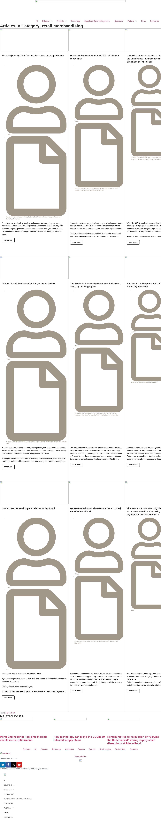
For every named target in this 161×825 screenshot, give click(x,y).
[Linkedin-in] (2, 764)
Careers (92, 749)
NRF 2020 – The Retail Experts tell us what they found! (28, 508)
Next (13, 713)
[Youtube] (19, 764)
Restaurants (16, 219)
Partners (130, 21)
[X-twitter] (13, 764)
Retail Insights (100, 415)
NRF (7, 669)
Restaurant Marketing (81, 415)
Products (60, 21)
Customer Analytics (12, 217)
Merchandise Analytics (110, 413)
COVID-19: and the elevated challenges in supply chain (28, 283)
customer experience (96, 413)
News (143, 21)
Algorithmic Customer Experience (97, 21)
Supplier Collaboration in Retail (108, 188)
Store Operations (80, 188)
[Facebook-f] (8, 764)
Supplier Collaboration (92, 188)
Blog (76, 413)
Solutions (46, 21)
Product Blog (120, 749)
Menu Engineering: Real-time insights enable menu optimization (33, 55)
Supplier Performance (81, 190)
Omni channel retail (102, 641)
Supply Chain (92, 190)
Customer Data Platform (35, 217)
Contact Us (154, 21)
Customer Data (22, 217)
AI (37, 21)
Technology (75, 21)
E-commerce (78, 641)
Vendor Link (100, 190)
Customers (119, 21)
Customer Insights (48, 217)
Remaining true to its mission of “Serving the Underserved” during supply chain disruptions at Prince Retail (133, 740)
